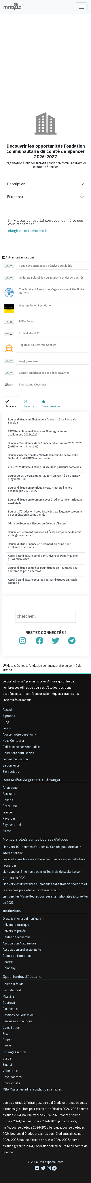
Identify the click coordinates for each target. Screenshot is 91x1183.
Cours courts (11, 1083)
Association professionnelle (22, 949)
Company (9, 968)
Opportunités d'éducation (23, 976)
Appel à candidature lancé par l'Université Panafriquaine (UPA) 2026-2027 (43, 557)
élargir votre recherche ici (28, 230)
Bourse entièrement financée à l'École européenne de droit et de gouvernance (44, 533)
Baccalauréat (12, 990)
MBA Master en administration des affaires (32, 1089)
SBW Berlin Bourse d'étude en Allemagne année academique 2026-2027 (37, 433)
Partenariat (11, 1009)
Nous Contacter (13, 740)
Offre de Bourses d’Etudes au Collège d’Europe (37, 524)
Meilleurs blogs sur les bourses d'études (35, 839)
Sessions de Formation (18, 1015)
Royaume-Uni (12, 825)
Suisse (7, 831)
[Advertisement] (45, 60)
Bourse (7, 1040)
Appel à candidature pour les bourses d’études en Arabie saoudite (43, 581)
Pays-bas (9, 818)
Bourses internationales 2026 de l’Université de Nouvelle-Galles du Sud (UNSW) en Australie (43, 456)
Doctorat (9, 1002)
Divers (7, 1046)
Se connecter (12, 765)
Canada (8, 800)
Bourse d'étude (13, 984)
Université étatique (16, 925)
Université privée (14, 931)
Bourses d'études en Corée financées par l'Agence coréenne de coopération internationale (45, 513)
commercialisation (15, 759)
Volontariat (11, 1071)
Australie (9, 794)
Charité (8, 962)
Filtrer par (15, 197)
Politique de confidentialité (21, 747)
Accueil (8, 709)
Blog (6, 722)
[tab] (11, 404)
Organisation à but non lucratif (24, 918)
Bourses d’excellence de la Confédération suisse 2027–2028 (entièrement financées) (45, 444)
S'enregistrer (12, 771)
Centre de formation (17, 956)
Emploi (7, 1064)
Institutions (12, 911)
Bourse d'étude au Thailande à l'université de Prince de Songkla (42, 421)
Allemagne (10, 787)
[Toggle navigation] (81, 6)
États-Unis (10, 806)
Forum (7, 728)
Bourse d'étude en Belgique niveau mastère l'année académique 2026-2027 (40, 489)
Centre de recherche (17, 937)
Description (16, 184)
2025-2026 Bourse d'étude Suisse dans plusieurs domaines (44, 467)
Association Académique (19, 943)
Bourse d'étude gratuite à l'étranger (31, 780)
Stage (7, 1058)
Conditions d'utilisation (18, 753)
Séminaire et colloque (17, 1021)
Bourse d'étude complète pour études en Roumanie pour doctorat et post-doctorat (43, 569)
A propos (9, 716)
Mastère (8, 996)
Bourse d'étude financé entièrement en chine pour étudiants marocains (39, 545)
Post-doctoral (12, 1077)
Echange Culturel (14, 1052)
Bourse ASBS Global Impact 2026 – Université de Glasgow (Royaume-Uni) (44, 477)
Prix (5, 1033)
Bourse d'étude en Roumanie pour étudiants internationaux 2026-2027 (45, 501)
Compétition (11, 1027)
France (7, 812)
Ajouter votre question (18, 734)
